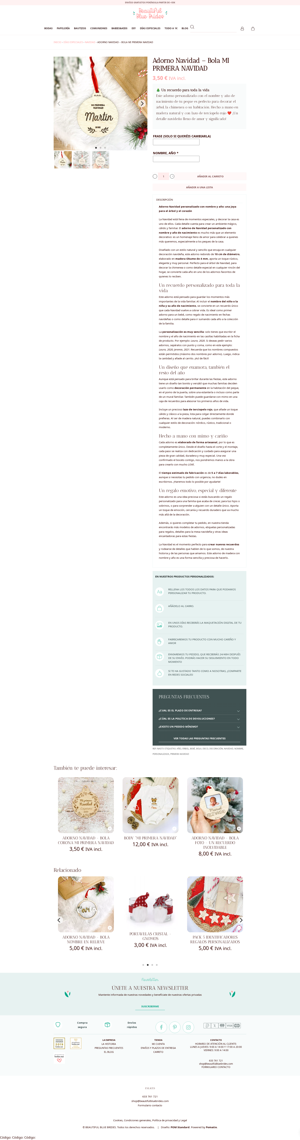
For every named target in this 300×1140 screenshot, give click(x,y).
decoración (216, 748)
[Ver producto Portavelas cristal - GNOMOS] (87, 902)
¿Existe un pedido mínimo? (178, 726)
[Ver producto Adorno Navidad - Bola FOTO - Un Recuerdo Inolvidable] (215, 805)
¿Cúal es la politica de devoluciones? (187, 718)
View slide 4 (157, 965)
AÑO (179, 748)
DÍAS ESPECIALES (73, 42)
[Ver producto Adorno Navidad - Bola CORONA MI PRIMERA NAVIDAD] (86, 805)
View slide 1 (96, 148)
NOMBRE (238, 748)
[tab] (199, 711)
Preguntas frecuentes (109, 1048)
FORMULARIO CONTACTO (216, 1067)
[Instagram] (188, 1027)
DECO (205, 748)
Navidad (228, 748)
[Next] (142, 103)
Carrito (158, 1052)
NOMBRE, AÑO (165, 153)
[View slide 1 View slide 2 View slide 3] (100, 103)
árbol (185, 748)
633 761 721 (216, 1060)
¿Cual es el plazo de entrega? (180, 710)
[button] (155, 176)
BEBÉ (192, 748)
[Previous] (59, 920)
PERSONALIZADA (161, 754)
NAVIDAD (90, 42)
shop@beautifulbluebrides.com (216, 1063)
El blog (109, 1052)
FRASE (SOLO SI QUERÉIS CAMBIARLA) (182, 136)
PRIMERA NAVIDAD (179, 754)
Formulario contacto (150, 1105)
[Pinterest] (175, 1027)
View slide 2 (100, 148)
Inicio (57, 42)
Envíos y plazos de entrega (158, 1048)
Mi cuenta (158, 1044)
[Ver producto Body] (150, 805)
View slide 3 (105, 148)
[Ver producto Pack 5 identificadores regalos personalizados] (151, 904)
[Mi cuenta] (242, 28)
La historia (109, 1044)
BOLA (199, 748)
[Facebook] (161, 1027)
